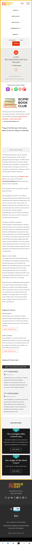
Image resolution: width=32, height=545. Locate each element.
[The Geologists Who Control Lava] (16, 441)
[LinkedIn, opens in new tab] (23, 497)
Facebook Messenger (8, 543)
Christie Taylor (13, 371)
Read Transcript (15, 76)
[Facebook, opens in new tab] (14, 497)
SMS (18, 543)
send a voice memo (15, 119)
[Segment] (16, 52)
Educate (15, 22)
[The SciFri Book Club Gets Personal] (16, 70)
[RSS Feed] (26, 497)
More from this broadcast (14, 79)
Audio (15, 10)
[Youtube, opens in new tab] (11, 497)
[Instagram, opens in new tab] (6, 497)
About (15, 34)
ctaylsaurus (10, 374)
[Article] (16, 430)
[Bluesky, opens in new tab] (17, 497)
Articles (15, 16)
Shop (21, 40)
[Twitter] (13, 543)
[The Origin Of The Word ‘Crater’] (16, 465)
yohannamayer (11, 396)
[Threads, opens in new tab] (20, 497)
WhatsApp (24, 543)
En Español (12, 40)
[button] (22, 3)
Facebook (2, 543)
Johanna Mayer (13, 393)
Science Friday (7, 3)
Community (15, 28)
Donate (16, 43)
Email (29, 543)
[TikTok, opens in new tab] (9, 497)
